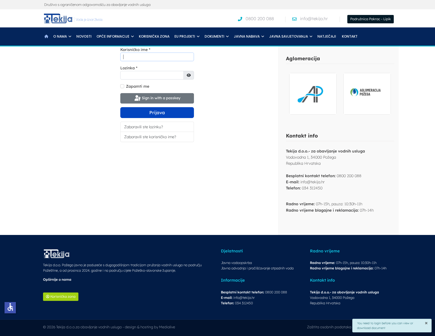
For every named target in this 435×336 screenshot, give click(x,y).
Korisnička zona (154, 36)
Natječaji (326, 36)
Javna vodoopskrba (236, 263)
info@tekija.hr (314, 18)
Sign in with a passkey (160, 98)
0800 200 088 (260, 18)
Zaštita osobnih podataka (329, 327)
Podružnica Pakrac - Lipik (370, 19)
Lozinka (129, 67)
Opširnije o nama (57, 279)
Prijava (157, 112)
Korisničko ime (135, 49)
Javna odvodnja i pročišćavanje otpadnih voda (257, 268)
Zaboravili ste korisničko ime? (150, 136)
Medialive (167, 327)
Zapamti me (137, 86)
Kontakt (350, 36)
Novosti (84, 36)
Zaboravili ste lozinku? (143, 126)
